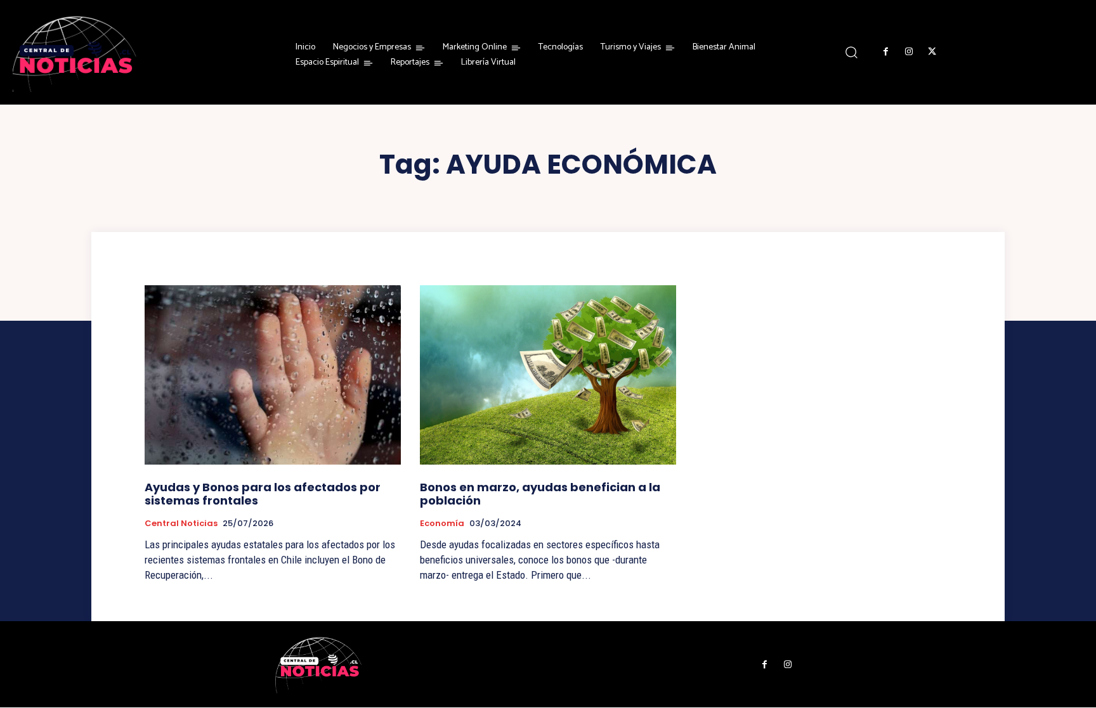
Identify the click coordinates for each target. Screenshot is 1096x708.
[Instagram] (908, 52)
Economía (442, 523)
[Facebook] (886, 52)
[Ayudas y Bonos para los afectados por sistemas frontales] (273, 375)
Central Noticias (181, 523)
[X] (931, 52)
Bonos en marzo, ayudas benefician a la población (540, 494)
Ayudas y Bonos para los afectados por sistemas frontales (263, 494)
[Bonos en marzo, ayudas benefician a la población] (548, 375)
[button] (851, 51)
